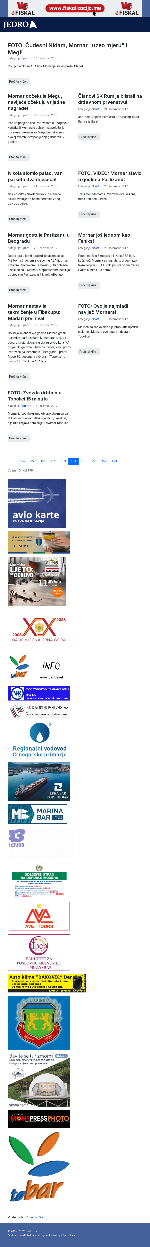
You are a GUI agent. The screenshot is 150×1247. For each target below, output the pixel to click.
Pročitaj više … (19, 81)
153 (63, 461)
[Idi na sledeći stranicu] (121, 459)
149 (22, 461)
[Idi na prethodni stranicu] (15, 459)
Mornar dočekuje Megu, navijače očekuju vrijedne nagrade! (36, 102)
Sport (25, 58)
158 (114, 461)
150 (33, 461)
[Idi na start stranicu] (10, 459)
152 (53, 461)
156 (93, 461)
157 (104, 461)
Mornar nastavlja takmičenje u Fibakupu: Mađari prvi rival (34, 312)
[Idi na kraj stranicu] (126, 459)
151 (43, 461)
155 (83, 461)
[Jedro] (20, 24)
